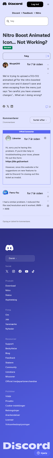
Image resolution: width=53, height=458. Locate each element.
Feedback (28, 13)
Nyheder (9, 329)
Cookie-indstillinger (15, 406)
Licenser (9, 420)
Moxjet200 (15, 64)
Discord (16, 13)
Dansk (12, 258)
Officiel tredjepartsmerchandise (21, 381)
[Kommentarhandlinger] (45, 138)
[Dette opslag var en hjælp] (48, 64)
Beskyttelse (11, 348)
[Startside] (12, 5)
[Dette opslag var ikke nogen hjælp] (48, 73)
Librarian (16, 138)
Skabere (9, 363)
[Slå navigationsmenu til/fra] (48, 4)
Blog (7, 353)
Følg (26, 56)
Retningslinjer (12, 410)
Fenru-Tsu (14, 193)
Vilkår (8, 396)
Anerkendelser (12, 415)
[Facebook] (4, 106)
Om (7, 315)
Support (9, 344)
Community (11, 367)
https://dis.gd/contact (17, 161)
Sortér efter (39, 120)
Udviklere (10, 372)
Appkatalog (11, 300)
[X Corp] (8, 106)
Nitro (38, 13)
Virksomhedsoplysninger (17, 424)
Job (7, 319)
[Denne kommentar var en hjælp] (48, 192)
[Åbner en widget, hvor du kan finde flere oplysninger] (42, 453)
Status (8, 295)
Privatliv (9, 401)
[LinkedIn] (12, 106)
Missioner (10, 377)
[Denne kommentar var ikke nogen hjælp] (48, 201)
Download (10, 286)
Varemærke (11, 324)
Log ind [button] (35, 4)
